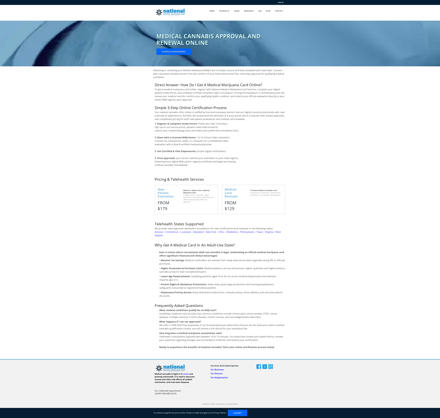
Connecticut (171, 231)
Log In (281, 2)
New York (211, 231)
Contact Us (206, 404)
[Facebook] (258, 366)
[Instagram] (270, 366)
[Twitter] (264, 366)
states (186, 374)
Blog (268, 11)
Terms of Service (232, 404)
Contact (279, 11)
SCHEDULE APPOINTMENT (174, 51)
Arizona (159, 231)
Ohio (221, 231)
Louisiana (186, 231)
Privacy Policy (220, 404)
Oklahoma (232, 231)
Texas (260, 231)
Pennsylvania (247, 231)
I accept (237, 413)
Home (212, 11)
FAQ (259, 11)
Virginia (269, 231)
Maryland (198, 231)
